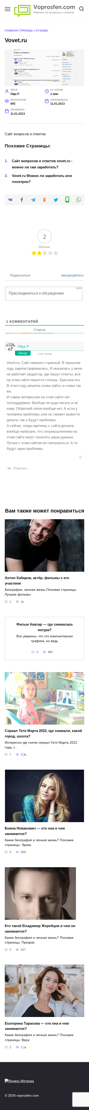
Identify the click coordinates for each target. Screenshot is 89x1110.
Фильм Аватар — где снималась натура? (44, 627)
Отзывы (42, 30)
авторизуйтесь (72, 275)
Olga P (23, 346)
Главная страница (19, 30)
